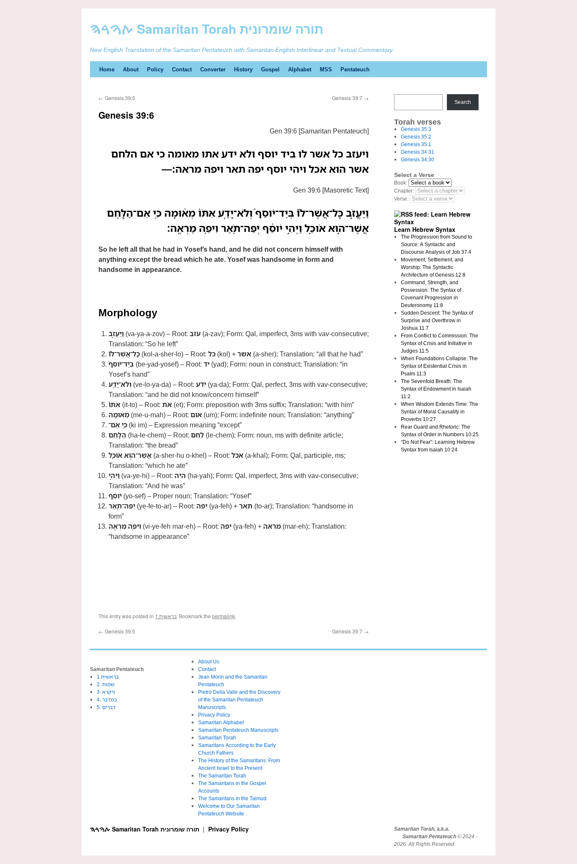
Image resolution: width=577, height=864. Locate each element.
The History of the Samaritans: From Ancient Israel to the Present (239, 764)
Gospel (270, 69)
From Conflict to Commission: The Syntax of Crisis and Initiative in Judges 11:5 (439, 343)
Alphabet (299, 69)
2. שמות (105, 684)
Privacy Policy (214, 714)
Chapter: (404, 190)
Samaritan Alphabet (221, 722)
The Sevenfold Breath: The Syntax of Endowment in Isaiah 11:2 (436, 389)
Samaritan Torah (217, 737)
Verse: (401, 198)
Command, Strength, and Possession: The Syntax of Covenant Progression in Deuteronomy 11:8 (431, 294)
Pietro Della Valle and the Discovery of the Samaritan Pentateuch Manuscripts (239, 699)
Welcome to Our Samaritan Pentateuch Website (229, 809)
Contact (182, 69)
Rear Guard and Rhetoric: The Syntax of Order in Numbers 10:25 (440, 430)
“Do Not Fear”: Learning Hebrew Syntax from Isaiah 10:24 (438, 445)
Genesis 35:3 (416, 129)
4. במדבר (107, 699)
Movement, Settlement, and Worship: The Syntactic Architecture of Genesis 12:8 (433, 267)
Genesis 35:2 (416, 136)
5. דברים (106, 707)
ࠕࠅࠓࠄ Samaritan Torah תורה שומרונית (207, 28)
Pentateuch (355, 69)
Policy (155, 69)
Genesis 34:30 (417, 159)
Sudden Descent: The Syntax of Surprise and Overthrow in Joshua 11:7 (437, 320)
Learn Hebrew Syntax (424, 229)
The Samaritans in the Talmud (232, 798)
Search (463, 102)
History (243, 69)
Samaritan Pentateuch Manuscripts (238, 730)
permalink (223, 615)
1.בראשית (166, 615)
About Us (208, 661)
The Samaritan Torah (222, 775)
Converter (213, 69)
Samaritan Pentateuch (429, 836)
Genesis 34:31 (417, 151)
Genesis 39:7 (350, 97)
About (131, 69)
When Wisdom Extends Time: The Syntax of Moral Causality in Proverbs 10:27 (439, 411)
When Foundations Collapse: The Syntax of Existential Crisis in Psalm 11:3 (439, 366)
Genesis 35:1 (416, 144)
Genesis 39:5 (116, 97)
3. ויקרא (106, 692)
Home (106, 69)
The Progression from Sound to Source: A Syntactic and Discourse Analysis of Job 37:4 (436, 244)
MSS (326, 69)
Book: (400, 182)
